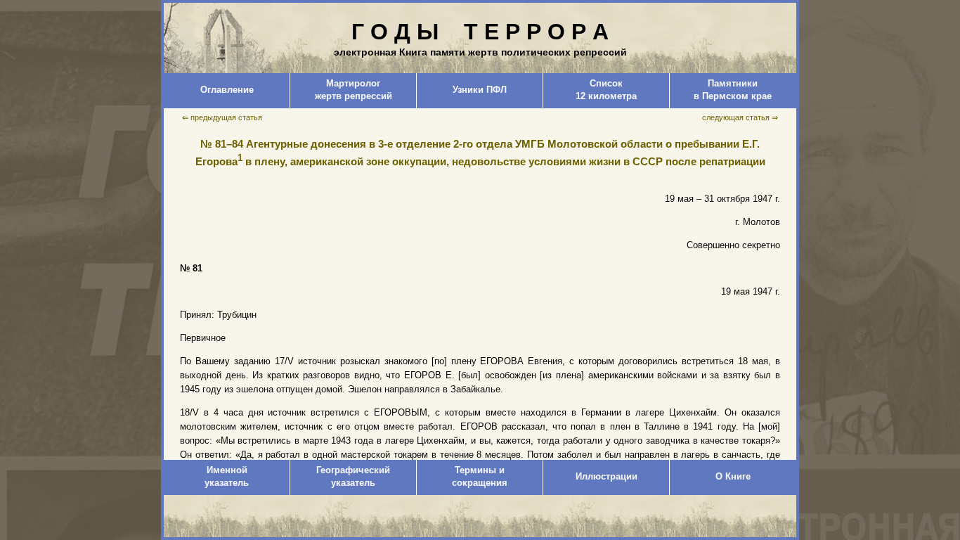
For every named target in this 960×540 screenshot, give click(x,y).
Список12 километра (606, 89)
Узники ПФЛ (480, 89)
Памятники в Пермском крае (733, 89)
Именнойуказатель (227, 476)
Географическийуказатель (353, 476)
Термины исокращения (479, 476)
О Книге (733, 476)
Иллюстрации (606, 476)
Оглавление (227, 89)
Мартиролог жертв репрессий (353, 89)
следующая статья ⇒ (740, 117)
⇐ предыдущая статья (222, 117)
